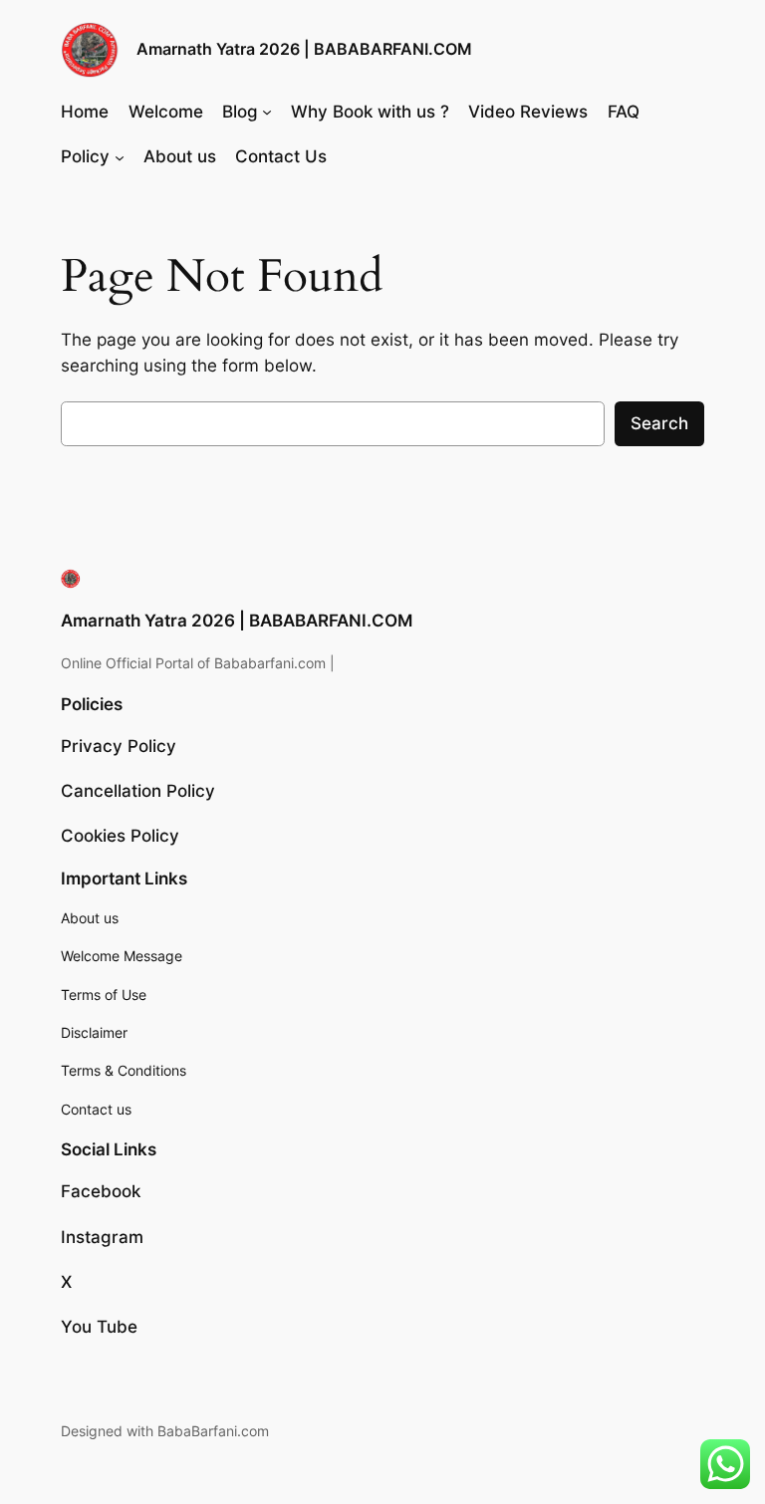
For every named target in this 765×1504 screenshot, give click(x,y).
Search (659, 423)
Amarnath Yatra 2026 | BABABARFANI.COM (304, 49)
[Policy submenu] (120, 156)
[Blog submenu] (267, 112)
